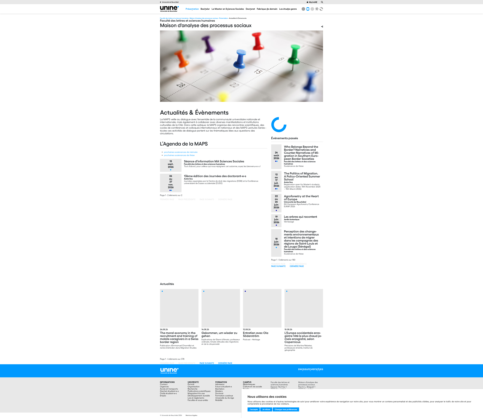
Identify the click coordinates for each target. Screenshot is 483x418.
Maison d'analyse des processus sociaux (204, 18)
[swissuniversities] (310, 369)
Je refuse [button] (266, 409)
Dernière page (297, 266)
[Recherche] (322, 2)
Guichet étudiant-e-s (169, 391)
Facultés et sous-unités (198, 400)
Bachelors (219, 389)
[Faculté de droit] (316, 9)
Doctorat (250, 9)
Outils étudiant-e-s (168, 393)
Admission (219, 384)
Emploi (163, 395)
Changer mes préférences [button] (286, 409)
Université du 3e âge (224, 398)
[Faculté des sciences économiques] (321, 9)
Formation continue (224, 395)
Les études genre (288, 9)
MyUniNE (313, 2)
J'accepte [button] (254, 409)
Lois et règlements (196, 398)
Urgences (164, 386)
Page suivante (278, 266)
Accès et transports (169, 389)
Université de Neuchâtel (170, 2)
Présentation (192, 9)
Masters (219, 391)
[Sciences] (312, 9)
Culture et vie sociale (252, 386)
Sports (246, 389)
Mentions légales (191, 415)
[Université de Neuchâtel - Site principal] (169, 370)
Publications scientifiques (199, 391)
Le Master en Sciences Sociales (228, 9)
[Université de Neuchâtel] (303, 9)
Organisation (193, 386)
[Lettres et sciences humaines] (307, 9)
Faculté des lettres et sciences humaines (174, 18)
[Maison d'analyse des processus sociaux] (169, 9)
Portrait (191, 384)
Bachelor (205, 9)
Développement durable (199, 395)
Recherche (192, 389)
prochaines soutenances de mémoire (180, 152)
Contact (164, 384)
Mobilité (218, 400)
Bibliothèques (249, 384)
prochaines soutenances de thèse (179, 155)
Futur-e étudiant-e (223, 386)
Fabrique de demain (267, 9)
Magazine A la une (196, 393)
